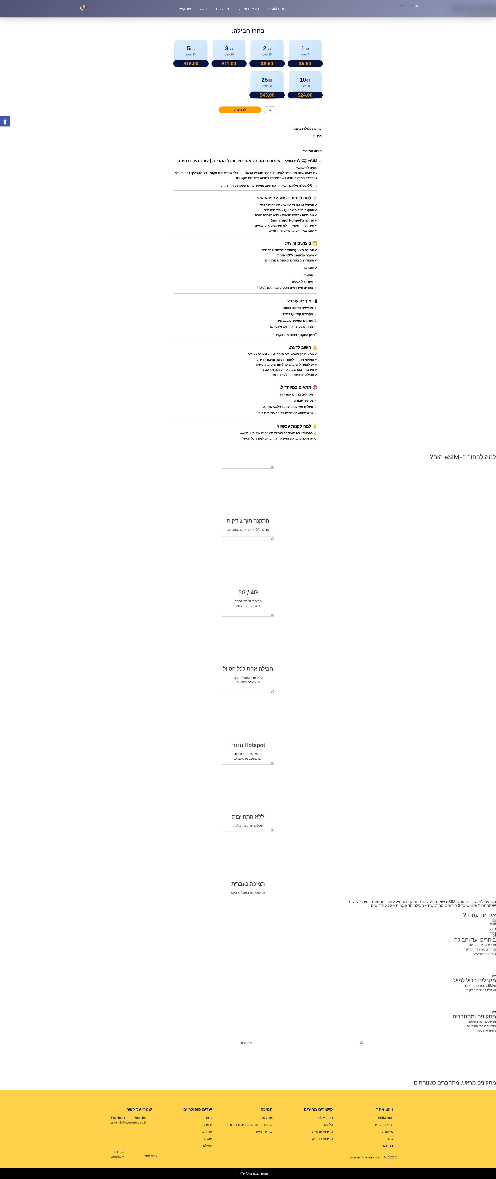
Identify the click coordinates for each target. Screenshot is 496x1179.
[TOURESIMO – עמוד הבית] (398, 8)
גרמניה (207, 1125)
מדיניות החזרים (322, 1138)
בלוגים (328, 1125)
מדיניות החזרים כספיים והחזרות (251, 1125)
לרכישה (240, 110)
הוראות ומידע (248, 9)
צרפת (208, 1118)
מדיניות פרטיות (322, 1131)
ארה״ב (207, 1131)
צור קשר (184, 9)
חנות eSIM (276, 9)
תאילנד (207, 1145)
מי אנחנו (222, 9)
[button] (5, 121)
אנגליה (207, 1138)
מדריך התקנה (263, 1131)
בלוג (203, 9)
